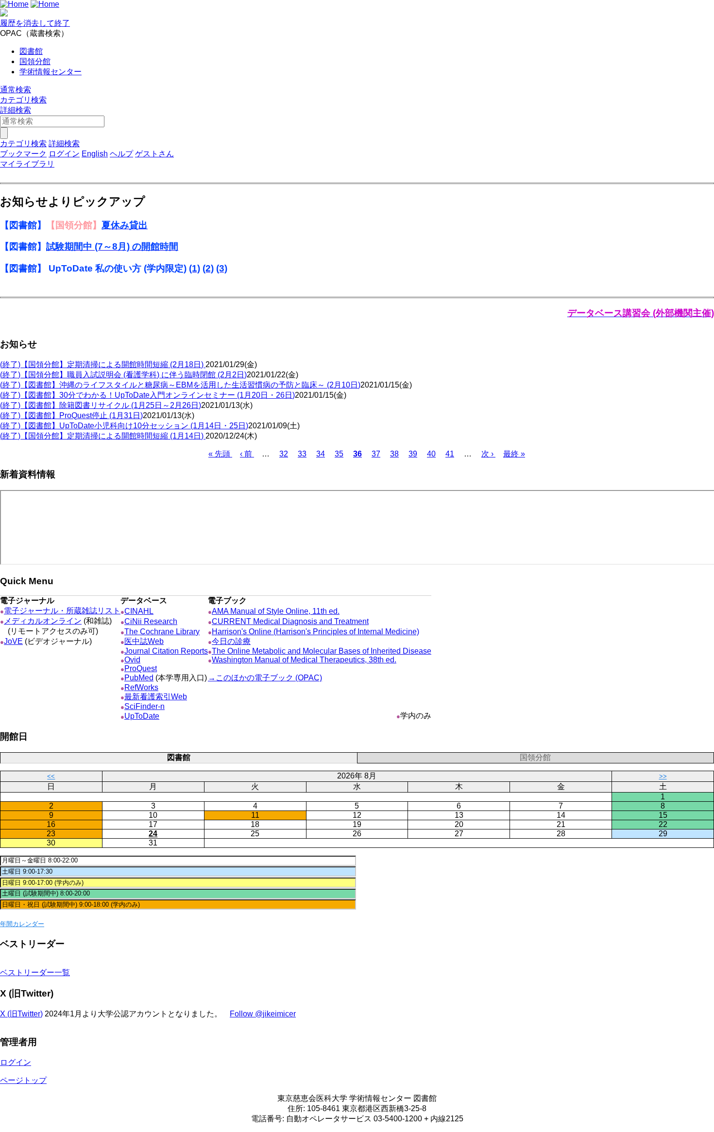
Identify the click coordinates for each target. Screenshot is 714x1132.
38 (394, 454)
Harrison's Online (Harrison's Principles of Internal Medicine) (315, 631)
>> (663, 776)
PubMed (138, 678)
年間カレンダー (22, 924)
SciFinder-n (144, 706)
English (95, 154)
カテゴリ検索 (23, 100)
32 (283, 454)
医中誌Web (144, 641)
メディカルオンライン (43, 621)
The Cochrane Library (162, 631)
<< (51, 776)
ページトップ (23, 1080)
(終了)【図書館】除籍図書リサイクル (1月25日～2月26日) (100, 405)
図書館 (31, 51)
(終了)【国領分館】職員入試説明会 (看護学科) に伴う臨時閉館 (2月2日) (123, 375)
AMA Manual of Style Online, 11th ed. (276, 611)
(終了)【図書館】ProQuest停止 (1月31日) (71, 415)
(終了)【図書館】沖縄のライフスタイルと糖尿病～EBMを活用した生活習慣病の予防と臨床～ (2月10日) (180, 385)
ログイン (64, 154)
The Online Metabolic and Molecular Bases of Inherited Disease (321, 651)
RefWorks (141, 687)
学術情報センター (50, 72)
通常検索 (15, 89)
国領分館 (35, 61)
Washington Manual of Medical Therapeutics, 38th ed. (304, 660)
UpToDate (141, 716)
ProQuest (140, 668)
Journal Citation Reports (166, 651)
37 (376, 454)
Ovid (132, 660)
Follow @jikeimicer (263, 1014)
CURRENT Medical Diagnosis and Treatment (290, 621)
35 (339, 454)
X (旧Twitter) (21, 1014)
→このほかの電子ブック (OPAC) (265, 678)
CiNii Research (150, 621)
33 (302, 454)
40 (431, 454)
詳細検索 (15, 110)
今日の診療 (231, 641)
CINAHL (138, 611)
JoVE (13, 641)
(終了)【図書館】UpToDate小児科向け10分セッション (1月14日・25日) (124, 426)
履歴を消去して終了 (35, 23)
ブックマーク (23, 154)
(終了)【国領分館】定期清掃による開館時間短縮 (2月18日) (102, 364)
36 (357, 454)
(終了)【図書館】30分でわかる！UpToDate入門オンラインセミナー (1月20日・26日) (147, 395)
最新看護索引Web (155, 697)
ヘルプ (121, 154)
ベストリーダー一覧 (35, 972)
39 (412, 454)
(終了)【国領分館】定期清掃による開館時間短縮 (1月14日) (102, 436)
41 (449, 454)
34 (320, 454)
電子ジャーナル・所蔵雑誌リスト (62, 611)
